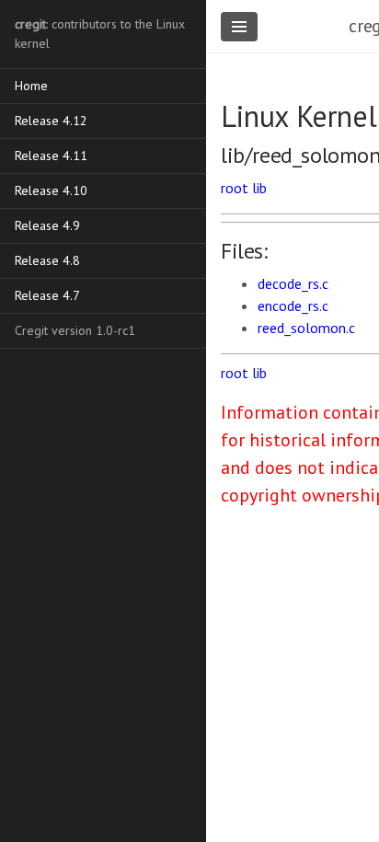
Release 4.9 (47, 225)
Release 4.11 (51, 155)
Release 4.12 (51, 120)
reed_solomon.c (306, 327)
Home (31, 85)
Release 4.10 (51, 190)
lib (259, 188)
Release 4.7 (47, 295)
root (234, 188)
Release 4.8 (47, 260)
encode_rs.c (293, 305)
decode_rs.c (293, 283)
